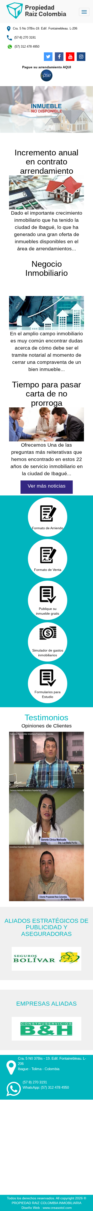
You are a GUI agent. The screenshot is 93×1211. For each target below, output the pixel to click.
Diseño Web (31, 1208)
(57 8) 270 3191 (35, 1082)
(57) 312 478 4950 (55, 1087)
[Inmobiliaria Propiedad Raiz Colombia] (36, 10)
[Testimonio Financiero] (46, 760)
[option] (46, 959)
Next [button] (86, 959)
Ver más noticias (47, 486)
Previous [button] (6, 959)
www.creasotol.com (57, 1208)
